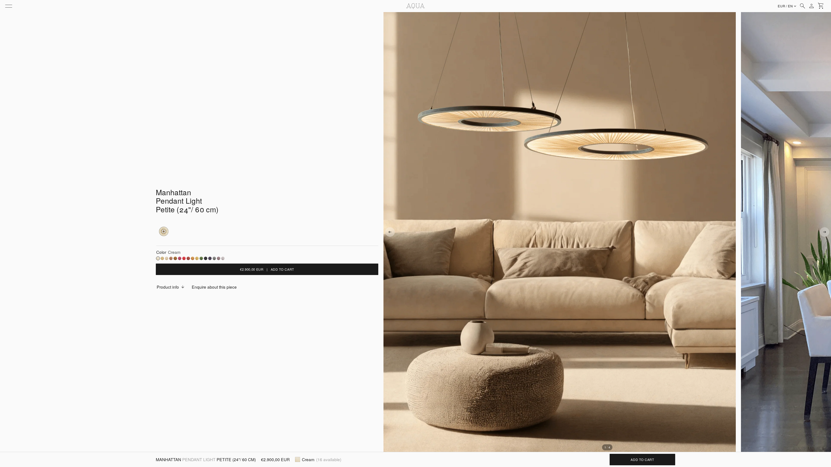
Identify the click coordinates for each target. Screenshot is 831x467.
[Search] (802, 6)
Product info (168, 287)
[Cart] (821, 6)
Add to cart (642, 459)
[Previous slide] (390, 232)
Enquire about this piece (214, 287)
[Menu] (8, 6)
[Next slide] (824, 232)
